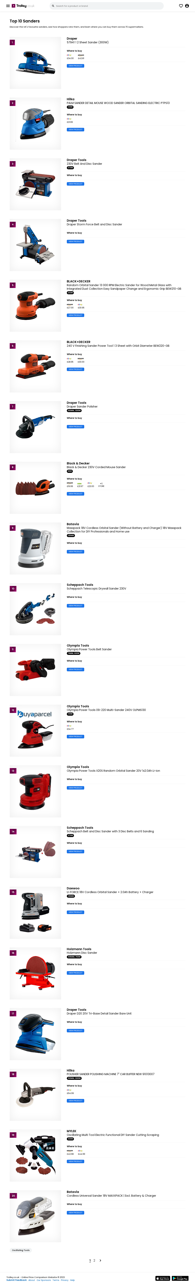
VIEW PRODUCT (75, 65)
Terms (56, 1280)
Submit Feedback (16, 1280)
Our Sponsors (44, 1280)
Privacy (64, 1280)
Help (72, 1280)
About (31, 1280)
